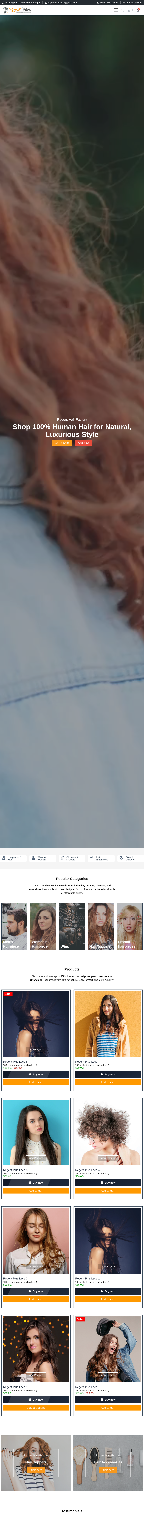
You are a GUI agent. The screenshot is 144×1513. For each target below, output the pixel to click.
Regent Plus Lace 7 (87, 1061)
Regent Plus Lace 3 (15, 1278)
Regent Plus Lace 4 (87, 1170)
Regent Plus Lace (86, 1387)
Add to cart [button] (36, 1082)
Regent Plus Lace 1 (15, 1387)
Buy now (110, 1074)
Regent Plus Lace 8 (15, 1061)
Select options (36, 1407)
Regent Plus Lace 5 (15, 1170)
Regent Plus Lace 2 (87, 1278)
